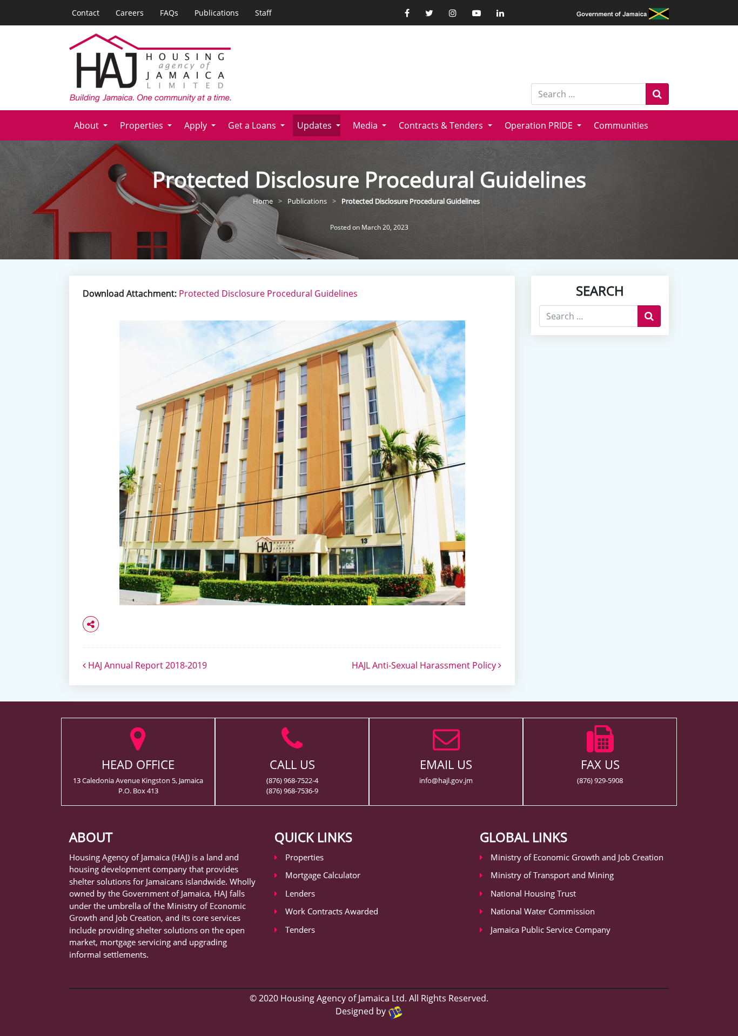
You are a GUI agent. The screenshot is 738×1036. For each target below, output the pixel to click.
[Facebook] (407, 13)
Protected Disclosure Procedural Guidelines (268, 293)
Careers (130, 13)
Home (263, 201)
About (87, 125)
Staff (263, 13)
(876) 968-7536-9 (292, 791)
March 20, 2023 (384, 227)
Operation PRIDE (540, 125)
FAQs (169, 13)
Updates (315, 125)
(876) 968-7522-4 (292, 780)
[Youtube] (476, 13)
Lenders (300, 893)
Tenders (300, 929)
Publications (216, 13)
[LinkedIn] (500, 13)
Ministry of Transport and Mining (552, 875)
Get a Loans (253, 125)
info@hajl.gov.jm (446, 780)
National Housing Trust (533, 893)
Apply (196, 125)
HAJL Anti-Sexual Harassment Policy (425, 665)
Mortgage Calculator (322, 875)
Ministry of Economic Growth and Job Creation (577, 857)
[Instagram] (453, 13)
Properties (142, 125)
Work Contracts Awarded (331, 911)
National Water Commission (543, 911)
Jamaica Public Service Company (550, 929)
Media (366, 125)
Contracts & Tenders (442, 125)
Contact (85, 13)
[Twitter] (429, 13)
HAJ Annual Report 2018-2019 (146, 665)
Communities (621, 125)
